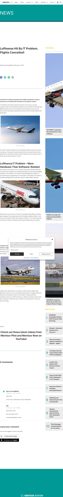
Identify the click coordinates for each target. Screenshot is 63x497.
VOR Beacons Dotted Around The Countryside (55, 400)
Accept (17, 254)
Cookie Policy (27, 257)
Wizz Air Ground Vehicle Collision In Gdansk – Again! (55, 341)
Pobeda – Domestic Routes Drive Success (55, 330)
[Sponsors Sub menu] (47, 2)
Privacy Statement (34, 257)
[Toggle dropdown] (57, 2)
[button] (52, 239)
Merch (37, 2)
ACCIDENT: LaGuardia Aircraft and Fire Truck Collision (53, 132)
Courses (28, 2)
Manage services (14, 249)
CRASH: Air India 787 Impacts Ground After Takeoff (53, 217)
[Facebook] (1, 77)
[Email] (13, 77)
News (16, 2)
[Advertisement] (21, 233)
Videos (22, 2)
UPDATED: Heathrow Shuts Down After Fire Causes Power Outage (53, 302)
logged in (9, 431)
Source (2, 326)
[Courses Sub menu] (32, 2)
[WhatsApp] (9, 77)
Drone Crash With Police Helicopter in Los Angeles (55, 377)
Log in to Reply (16, 393)
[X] (5, 77)
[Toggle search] (60, 2)
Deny (31, 254)
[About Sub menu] (54, 2)
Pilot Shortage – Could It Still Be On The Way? (56, 426)
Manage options (46, 254)
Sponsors (43, 2)
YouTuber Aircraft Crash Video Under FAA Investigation (56, 352)
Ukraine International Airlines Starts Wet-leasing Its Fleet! (54, 413)
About (52, 2)
